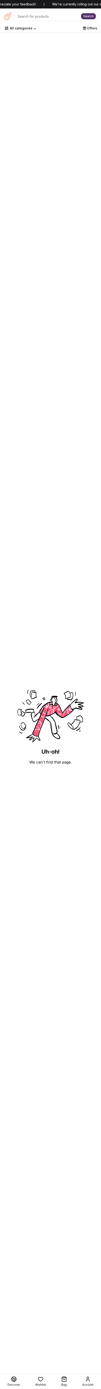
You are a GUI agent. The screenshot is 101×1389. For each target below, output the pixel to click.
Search (88, 16)
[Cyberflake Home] (8, 16)
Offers (92, 28)
